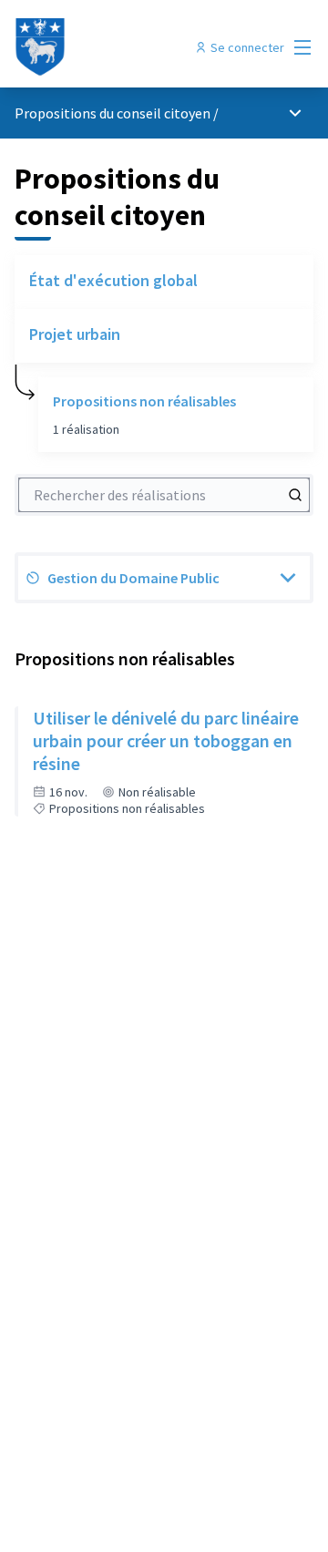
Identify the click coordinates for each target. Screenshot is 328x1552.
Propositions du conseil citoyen (112, 113)
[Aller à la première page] (125, 47)
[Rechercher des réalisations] (295, 495)
